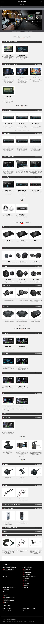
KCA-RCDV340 (8, 522)
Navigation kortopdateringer (11, 505)
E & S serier (6, 286)
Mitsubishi (6, 354)
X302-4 (35, 240)
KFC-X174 (22, 261)
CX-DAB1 (36, 549)
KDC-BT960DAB (8, 124)
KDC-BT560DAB (35, 124)
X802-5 (8, 240)
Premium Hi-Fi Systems (29, 608)
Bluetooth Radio (8, 110)
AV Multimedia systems (10, 64)
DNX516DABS (8, 407)
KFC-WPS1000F (22, 320)
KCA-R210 (36, 451)
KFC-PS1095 (8, 280)
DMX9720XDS (36, 78)
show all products (38, 41)
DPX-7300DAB (8, 170)
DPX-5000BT (8, 367)
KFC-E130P (8, 299)
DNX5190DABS (22, 55)
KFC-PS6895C (36, 280)
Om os (4, 621)
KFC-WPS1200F (8, 320)
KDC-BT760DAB (22, 124)
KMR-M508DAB (22, 214)
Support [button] (3, 9)
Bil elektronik (7, 564)
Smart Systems (7, 608)
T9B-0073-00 (8, 549)
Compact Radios (7, 611)
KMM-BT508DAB (22, 190)
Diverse (5, 535)
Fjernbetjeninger (8, 508)
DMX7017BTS (8, 346)
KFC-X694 (36, 261)
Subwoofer (6, 307)
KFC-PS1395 (22, 280)
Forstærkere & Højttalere (22, 222)
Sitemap (20, 621)
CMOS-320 (22, 478)
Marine (22, 200)
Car (2, 7)
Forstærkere (6, 227)
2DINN (5, 532)
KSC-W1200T (36, 320)
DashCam (22, 437)
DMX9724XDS (22, 78)
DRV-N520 (8, 451)
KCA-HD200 (8, 498)
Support (25, 621)
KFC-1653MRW (8, 214)
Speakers (25, 611)
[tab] (21, 84)
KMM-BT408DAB (35, 190)
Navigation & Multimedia (22, 37)
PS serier (5, 266)
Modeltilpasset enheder (22, 328)
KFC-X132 (8, 261)
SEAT (4, 393)
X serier (5, 248)
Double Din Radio (8, 157)
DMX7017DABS (22, 407)
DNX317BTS (22, 346)
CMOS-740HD (8, 478)
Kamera (5, 464)
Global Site (9, 621)
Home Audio (6, 606)
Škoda (5, 414)
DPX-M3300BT (36, 170)
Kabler (5, 485)
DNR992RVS (8, 55)
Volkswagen (6, 418)
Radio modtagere (22, 105)
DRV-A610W (22, 451)
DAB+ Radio (6, 133)
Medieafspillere (7, 177)
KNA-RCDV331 (22, 522)
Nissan (5, 373)
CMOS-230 (35, 478)
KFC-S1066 (35, 299)
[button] (2, 2)
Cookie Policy (31, 621)
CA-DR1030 (22, 498)
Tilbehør (22, 459)
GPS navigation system (10, 42)
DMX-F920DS (8, 78)
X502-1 (22, 240)
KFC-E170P (22, 299)
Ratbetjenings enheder (10, 528)
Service (15, 621)
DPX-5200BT (22, 170)
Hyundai (5, 333)
